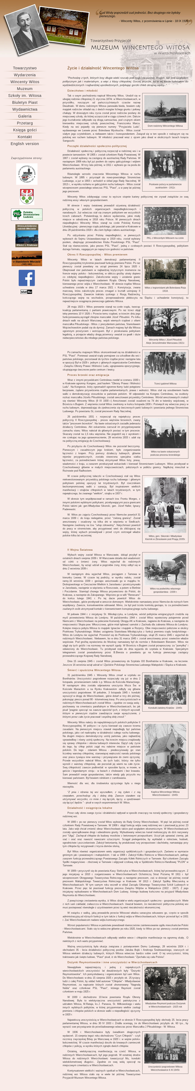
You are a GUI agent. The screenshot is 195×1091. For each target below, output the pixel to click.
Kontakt (25, 137)
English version (25, 144)
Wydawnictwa (25, 109)
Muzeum (25, 89)
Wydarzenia (25, 75)
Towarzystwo (25, 68)
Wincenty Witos (24, 82)
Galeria (25, 116)
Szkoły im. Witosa (25, 95)
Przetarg (25, 123)
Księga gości (25, 130)
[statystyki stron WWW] (26, 293)
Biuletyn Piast (25, 102)
